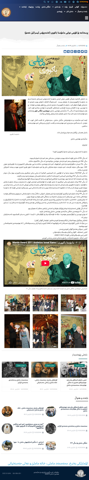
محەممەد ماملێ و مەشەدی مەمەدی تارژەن (72, 426)
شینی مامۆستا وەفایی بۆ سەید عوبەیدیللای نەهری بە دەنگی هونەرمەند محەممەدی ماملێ (76, 382)
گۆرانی (77, 7)
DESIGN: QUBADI (12, 473)
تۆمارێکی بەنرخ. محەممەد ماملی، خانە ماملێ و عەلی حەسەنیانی (30, 409)
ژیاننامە (24, 7)
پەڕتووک (31, 7)
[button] (44, 2)
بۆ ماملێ (57, 7)
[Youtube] (65, 2)
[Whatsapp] (52, 2)
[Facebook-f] (78, 2)
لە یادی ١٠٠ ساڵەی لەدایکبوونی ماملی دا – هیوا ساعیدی (29, 443)
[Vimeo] (48, 2)
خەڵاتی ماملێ (46, 7)
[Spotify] (73, 2)
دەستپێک (84, 7)
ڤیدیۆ (71, 7)
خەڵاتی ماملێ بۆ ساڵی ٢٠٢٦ (78, 443)
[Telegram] (57, 2)
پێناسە (37, 7)
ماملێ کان (69, 11)
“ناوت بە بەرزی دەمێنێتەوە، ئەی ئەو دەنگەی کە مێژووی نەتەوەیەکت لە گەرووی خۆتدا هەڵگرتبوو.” (28, 426)
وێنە (66, 7)
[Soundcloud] (61, 2)
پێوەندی (59, 11)
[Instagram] (69, 2)
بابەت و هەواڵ (82, 11)
